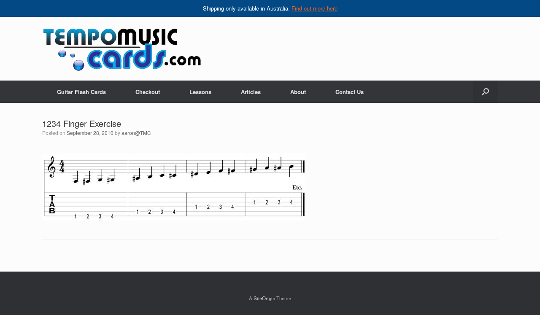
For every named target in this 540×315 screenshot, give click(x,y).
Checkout (147, 92)
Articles (251, 92)
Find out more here (315, 8)
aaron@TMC (136, 132)
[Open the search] (485, 92)
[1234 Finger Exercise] (173, 218)
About (298, 92)
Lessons (200, 92)
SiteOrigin (264, 298)
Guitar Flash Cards (81, 92)
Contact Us (349, 92)
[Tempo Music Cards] (122, 49)
